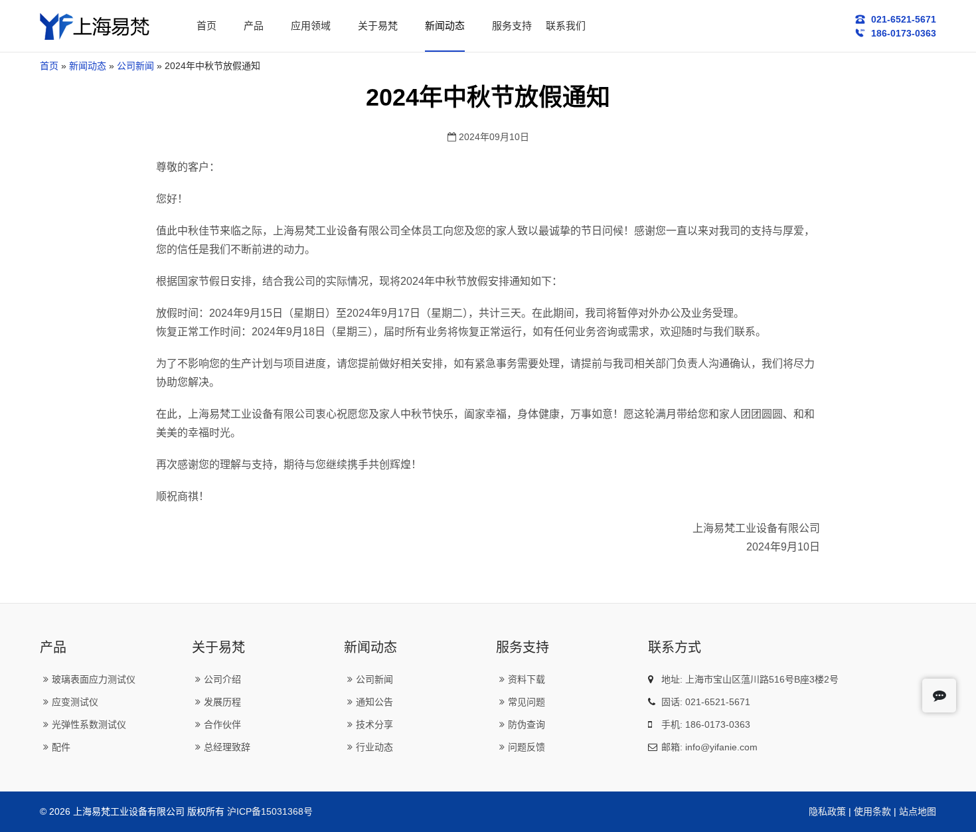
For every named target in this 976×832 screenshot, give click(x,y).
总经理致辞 (227, 747)
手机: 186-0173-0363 (705, 724)
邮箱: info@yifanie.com (709, 747)
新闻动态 (445, 25)
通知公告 (374, 702)
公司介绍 (222, 679)
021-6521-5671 (902, 19)
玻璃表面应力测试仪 (93, 679)
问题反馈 (526, 747)
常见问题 (526, 702)
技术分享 (374, 724)
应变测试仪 (75, 702)
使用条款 (872, 811)
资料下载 (526, 679)
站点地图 (917, 811)
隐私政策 (827, 811)
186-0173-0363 (902, 33)
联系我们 (566, 25)
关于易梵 (378, 25)
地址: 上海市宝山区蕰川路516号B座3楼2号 (750, 679)
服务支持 (512, 25)
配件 (61, 747)
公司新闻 (135, 65)
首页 (206, 25)
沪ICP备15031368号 (270, 811)
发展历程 (222, 702)
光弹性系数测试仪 (89, 724)
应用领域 (311, 25)
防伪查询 (526, 724)
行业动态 (374, 747)
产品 (254, 25)
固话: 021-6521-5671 (705, 702)
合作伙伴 (222, 724)
